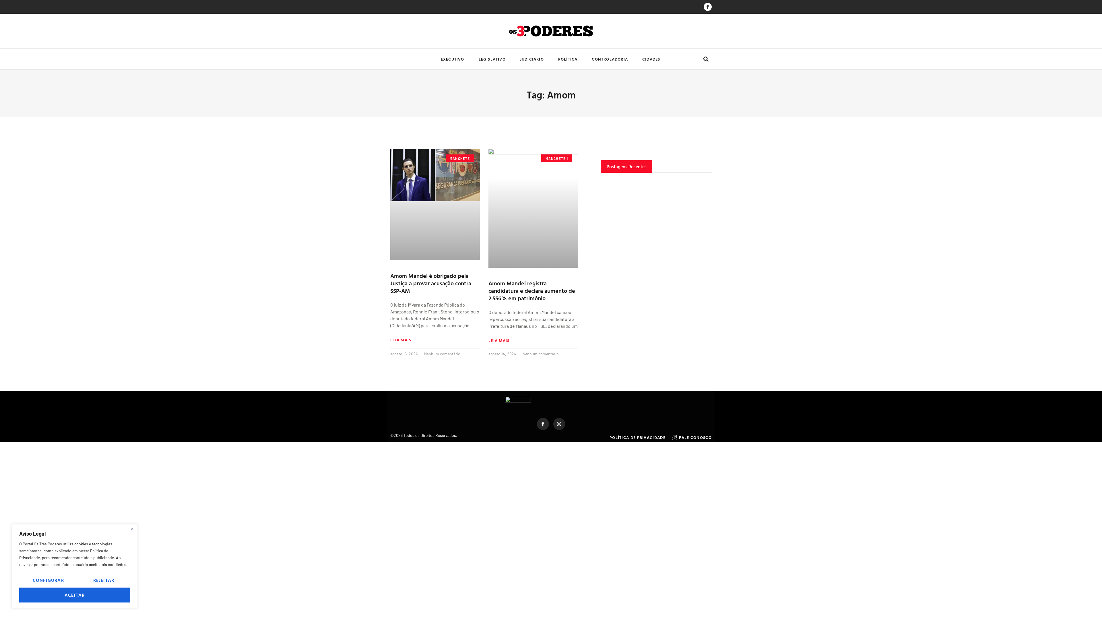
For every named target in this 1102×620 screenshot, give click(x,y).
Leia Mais (401, 340)
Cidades (651, 59)
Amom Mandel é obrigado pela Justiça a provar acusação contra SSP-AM (430, 283)
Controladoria (610, 59)
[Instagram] (559, 424)
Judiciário (532, 59)
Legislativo (492, 59)
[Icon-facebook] (708, 7)
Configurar (48, 580)
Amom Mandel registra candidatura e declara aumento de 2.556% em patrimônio (531, 290)
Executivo (452, 59)
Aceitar (75, 595)
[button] (706, 59)
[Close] (131, 529)
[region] (74, 566)
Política (568, 59)
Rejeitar (104, 580)
